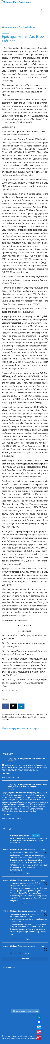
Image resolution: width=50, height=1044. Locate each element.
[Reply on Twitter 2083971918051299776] (11, 903)
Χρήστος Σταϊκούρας (24, 717)
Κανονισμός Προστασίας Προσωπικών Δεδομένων (20, 1039)
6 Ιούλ (43, 946)
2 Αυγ (43, 850)
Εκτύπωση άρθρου (30, 728)
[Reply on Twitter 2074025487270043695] (11, 953)
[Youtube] (39, 1037)
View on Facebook (8, 777)
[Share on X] (13, 706)
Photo (8, 773)
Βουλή (42, 714)
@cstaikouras (33, 850)
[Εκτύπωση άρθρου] (11, 728)
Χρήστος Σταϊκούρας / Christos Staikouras (26, 759)
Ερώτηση (14, 717)
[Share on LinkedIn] (21, 706)
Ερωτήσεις (23, 714)
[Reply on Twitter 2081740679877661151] (11, 939)
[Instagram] (39, 1032)
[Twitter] (39, 1027)
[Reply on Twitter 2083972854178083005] (11, 873)
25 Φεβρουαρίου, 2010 (9, 714)
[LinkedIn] (39, 1017)
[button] (41, 10)
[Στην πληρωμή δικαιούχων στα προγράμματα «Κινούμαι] (25, 981)
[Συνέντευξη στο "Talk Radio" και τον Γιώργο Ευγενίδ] (25, 1004)
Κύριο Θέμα (30, 714)
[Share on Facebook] (5, 706)
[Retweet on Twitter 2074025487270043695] (16, 953)
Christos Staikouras (18, 849)
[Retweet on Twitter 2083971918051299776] (16, 903)
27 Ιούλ (43, 911)
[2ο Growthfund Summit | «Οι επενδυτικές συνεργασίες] (25, 996)
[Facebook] (39, 1022)
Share (19, 777)
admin (36, 717)
